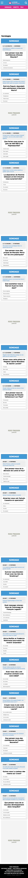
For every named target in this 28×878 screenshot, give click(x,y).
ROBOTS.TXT (18, 875)
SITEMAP (13, 875)
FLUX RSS (9, 875)
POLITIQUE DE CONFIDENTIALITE (14, 871)
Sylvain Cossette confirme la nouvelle (12, 495)
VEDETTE (16, 7)
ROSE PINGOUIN (14, 867)
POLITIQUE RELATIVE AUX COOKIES (14, 873)
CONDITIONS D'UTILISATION (14, 870)
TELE (21, 7)
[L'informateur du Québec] (14, 2)
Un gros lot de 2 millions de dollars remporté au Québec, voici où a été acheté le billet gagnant (13, 137)
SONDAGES (8, 7)
